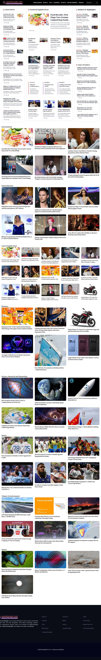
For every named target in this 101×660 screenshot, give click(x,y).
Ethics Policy (45, 628)
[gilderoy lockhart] (95, 41)
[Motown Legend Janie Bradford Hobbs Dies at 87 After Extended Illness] (49, 107)
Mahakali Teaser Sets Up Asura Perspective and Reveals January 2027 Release (13, 75)
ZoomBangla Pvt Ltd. (46, 649)
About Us (44, 616)
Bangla (81, 2)
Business (57, 2)
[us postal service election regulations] (20, 53)
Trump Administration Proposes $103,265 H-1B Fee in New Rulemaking (64, 112)
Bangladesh (37, 2)
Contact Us (65, 616)
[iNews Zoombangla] (13, 2)
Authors (64, 624)
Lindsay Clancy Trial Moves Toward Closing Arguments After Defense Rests (9, 40)
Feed (43, 624)
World (45, 2)
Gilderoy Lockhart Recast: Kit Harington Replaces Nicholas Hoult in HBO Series (12, 87)
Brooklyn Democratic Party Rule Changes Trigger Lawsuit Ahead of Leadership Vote (9, 65)
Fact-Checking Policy (88, 628)
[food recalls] (20, 17)
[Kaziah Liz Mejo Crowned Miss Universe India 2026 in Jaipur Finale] (34, 106)
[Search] (97, 2)
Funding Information (47, 632)
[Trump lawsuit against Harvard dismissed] (64, 107)
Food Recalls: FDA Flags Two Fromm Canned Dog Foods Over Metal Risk (8, 16)
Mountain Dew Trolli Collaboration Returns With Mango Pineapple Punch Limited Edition (12, 101)
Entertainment (72, 2)
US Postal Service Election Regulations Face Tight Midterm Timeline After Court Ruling (9, 53)
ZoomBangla (61, 649)
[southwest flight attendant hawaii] (20, 28)
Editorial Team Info (87, 624)
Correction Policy (67, 628)
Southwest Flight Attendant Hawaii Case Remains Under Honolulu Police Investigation (9, 29)
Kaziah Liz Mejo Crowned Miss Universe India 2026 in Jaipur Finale (33, 112)
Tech (50, 2)
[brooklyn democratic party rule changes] (20, 65)
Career (85, 616)
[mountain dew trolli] (95, 53)
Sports (63, 2)
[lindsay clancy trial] (20, 41)
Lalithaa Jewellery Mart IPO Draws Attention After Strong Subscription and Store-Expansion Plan (11, 113)
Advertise (44, 620)
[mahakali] (95, 29)
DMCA (64, 620)
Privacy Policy (86, 620)
